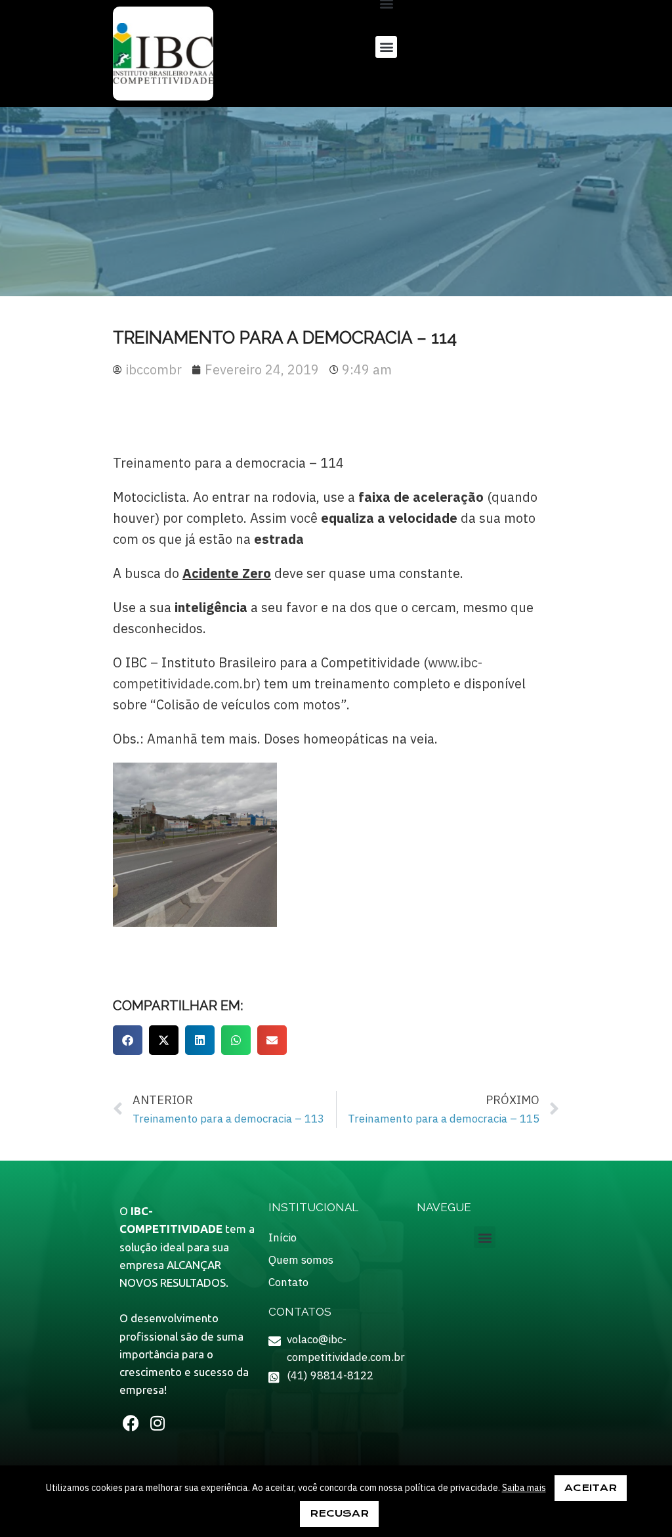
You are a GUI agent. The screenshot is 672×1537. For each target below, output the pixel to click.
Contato (288, 1282)
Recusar (339, 1513)
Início (282, 1237)
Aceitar (590, 1488)
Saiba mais (524, 1488)
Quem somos (300, 1260)
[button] (386, 47)
